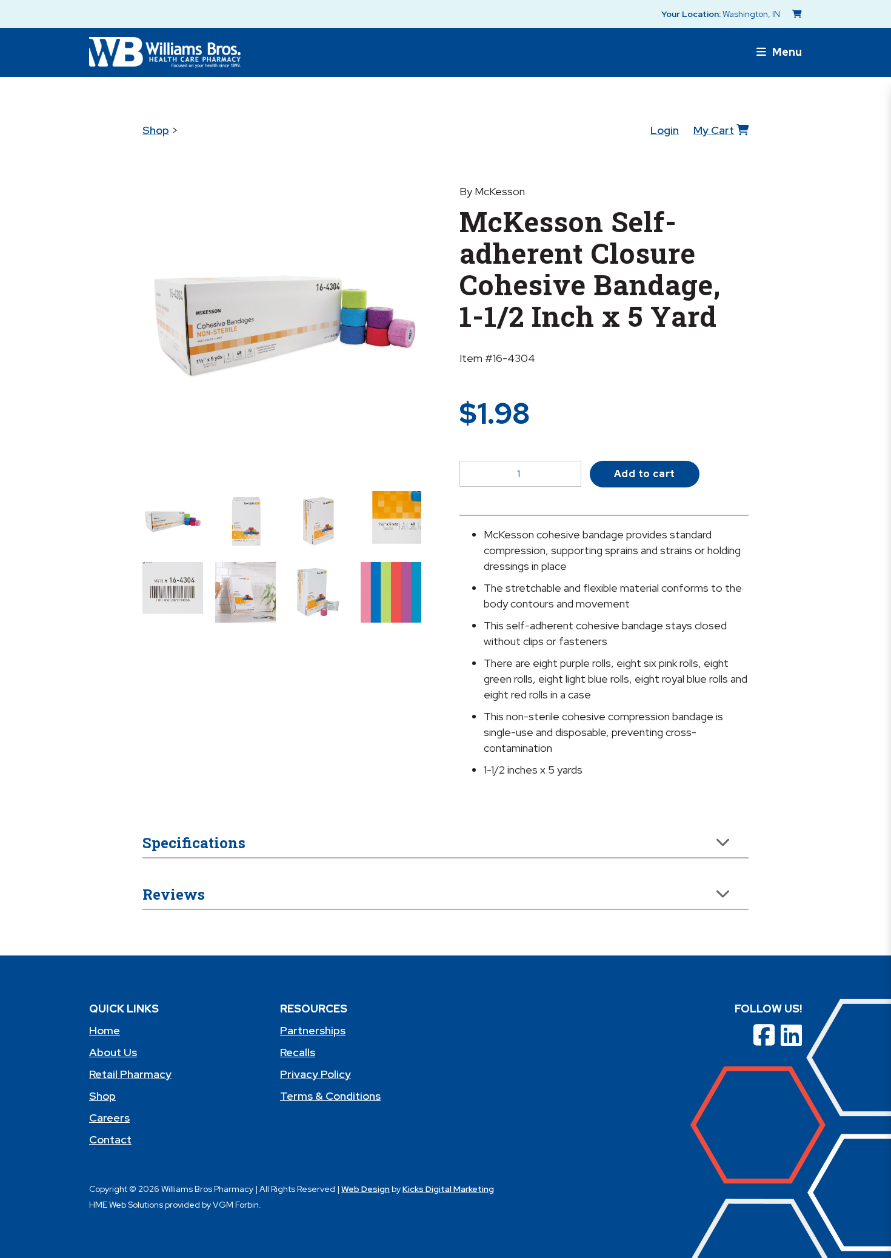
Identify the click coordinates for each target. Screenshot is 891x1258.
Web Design (365, 1188)
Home (104, 1030)
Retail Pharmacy (130, 1074)
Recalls (297, 1052)
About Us (113, 1052)
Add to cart (645, 473)
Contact (110, 1139)
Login (664, 130)
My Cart (713, 130)
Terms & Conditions (330, 1096)
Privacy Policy (315, 1074)
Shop (155, 130)
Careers (109, 1118)
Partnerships (312, 1030)
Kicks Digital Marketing (448, 1188)
